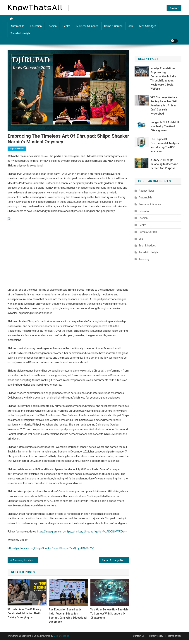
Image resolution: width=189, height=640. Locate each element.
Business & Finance (87, 26)
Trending (144, 259)
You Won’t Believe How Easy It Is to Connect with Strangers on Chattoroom (109, 613)
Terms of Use (174, 636)
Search (174, 8)
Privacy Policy (156, 636)
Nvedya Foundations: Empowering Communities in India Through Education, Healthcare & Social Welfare (163, 78)
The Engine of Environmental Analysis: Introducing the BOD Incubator (165, 145)
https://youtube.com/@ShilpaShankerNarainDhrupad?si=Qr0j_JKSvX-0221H (52, 548)
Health (66, 26)
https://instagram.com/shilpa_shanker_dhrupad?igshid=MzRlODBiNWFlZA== (82, 531)
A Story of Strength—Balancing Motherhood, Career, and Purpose (164, 164)
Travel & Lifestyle (20, 33)
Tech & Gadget (147, 26)
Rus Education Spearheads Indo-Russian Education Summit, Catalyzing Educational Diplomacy (68, 615)
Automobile (17, 26)
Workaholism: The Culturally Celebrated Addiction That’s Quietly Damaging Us (25, 613)
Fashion (52, 26)
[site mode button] (174, 41)
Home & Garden (113, 26)
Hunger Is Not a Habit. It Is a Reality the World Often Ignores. (164, 126)
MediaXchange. (62, 636)
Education (36, 26)
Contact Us (139, 636)
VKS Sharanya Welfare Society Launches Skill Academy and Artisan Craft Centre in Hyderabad (163, 105)
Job (130, 26)
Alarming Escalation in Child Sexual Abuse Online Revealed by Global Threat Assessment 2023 (25, 560)
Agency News (17, 148)
